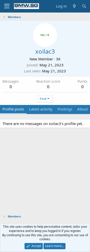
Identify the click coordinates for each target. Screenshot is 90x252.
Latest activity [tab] (40, 108)
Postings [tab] (65, 108)
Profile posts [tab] (13, 108)
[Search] (84, 6)
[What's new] (74, 6)
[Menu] (7, 6)
